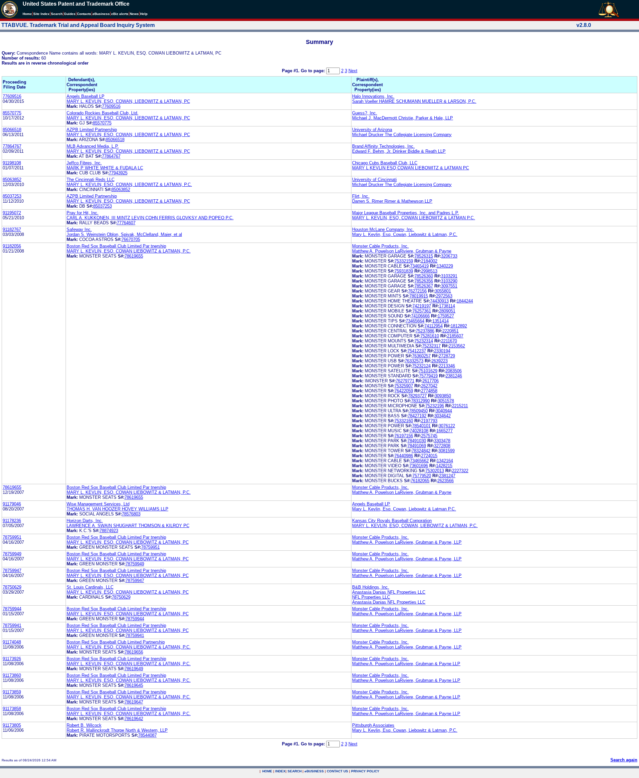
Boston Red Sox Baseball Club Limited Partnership (116, 642)
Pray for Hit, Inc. (83, 212)
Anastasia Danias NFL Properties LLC (388, 592)
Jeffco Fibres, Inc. (84, 162)
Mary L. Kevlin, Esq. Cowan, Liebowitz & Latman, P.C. (404, 234)
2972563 (444, 295)
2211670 (449, 340)
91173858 (12, 708)
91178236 (12, 520)
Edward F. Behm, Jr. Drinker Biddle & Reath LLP (399, 151)
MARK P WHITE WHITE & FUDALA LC (105, 167)
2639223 (439, 360)
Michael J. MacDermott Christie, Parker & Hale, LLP (402, 117)
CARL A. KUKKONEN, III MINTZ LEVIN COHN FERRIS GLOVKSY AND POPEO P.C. (150, 217)
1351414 (440, 320)
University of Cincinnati (374, 179)
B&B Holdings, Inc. (370, 587)
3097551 (449, 286)
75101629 (428, 370)
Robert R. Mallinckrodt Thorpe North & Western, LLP (117, 730)
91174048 (12, 642)
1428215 (444, 465)
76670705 (130, 239)
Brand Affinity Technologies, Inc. (383, 146)
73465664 (415, 320)
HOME (267, 771)
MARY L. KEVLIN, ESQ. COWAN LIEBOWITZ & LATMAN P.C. (413, 217)
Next (352, 70)
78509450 (418, 410)
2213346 (447, 365)
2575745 (429, 435)
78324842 (421, 450)
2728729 (447, 355)
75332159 (403, 261)
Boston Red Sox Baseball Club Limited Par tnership (116, 246)
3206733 (449, 256)
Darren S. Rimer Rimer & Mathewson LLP (392, 201)
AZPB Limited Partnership (92, 129)
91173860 (12, 675)
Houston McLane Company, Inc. (383, 229)
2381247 (447, 475)
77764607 (126, 222)
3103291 (449, 276)
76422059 (403, 390)
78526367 (423, 286)
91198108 (12, 162)
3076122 (447, 425)
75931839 (403, 271)
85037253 (12, 196)
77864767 (12, 146)
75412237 (416, 350)
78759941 (12, 625)
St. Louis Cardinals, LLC (90, 587)
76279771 (405, 380)
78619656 (133, 652)
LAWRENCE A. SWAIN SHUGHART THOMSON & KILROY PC (128, 525)
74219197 (421, 305)
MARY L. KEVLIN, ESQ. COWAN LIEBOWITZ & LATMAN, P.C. (129, 251)
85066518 (12, 129)
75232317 (431, 345)
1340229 (445, 266)
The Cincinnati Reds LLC (90, 179)
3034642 (442, 415)
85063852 (12, 179)
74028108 (419, 430)
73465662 (419, 460)
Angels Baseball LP (86, 96)
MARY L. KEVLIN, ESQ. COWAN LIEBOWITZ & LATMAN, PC (128, 542)
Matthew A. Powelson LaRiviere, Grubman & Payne (401, 251)
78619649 (133, 668)
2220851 (450, 330)
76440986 (403, 455)
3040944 (444, 410)
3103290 (449, 281)
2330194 (442, 350)
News (134, 14)
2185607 (455, 335)
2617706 (430, 380)
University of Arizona (372, 129)
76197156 (403, 435)
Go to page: (313, 70)
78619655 (133, 256)
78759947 (12, 570)
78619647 (133, 701)
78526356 (423, 281)
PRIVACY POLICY (365, 771)
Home (27, 14)
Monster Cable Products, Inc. (380, 246)
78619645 (133, 685)
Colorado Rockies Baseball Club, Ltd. (102, 112)
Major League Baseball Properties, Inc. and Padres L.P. (405, 212)
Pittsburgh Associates (373, 725)
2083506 (453, 370)
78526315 (423, 256)
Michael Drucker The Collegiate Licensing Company (402, 134)
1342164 (445, 460)
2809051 (447, 310)
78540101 (421, 425)
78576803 (131, 513)
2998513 (429, 271)
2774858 (429, 390)
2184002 (429, 261)
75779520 (421, 475)
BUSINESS (314, 771)
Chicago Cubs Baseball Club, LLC (384, 162)
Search (57, 14)
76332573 (414, 360)
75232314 (423, 340)
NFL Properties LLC (371, 597)
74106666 (420, 315)
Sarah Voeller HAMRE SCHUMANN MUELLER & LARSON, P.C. (414, 101)
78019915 (418, 295)
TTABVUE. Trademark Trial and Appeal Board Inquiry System (78, 25)
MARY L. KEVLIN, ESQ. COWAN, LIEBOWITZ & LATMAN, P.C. (129, 184)
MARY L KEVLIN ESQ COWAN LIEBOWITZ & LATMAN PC (410, 167)
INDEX (280, 771)
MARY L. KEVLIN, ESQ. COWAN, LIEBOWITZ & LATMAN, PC (128, 101)
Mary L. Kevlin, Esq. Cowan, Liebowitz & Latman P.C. (404, 508)
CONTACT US (337, 771)
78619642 (133, 718)
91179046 (12, 503)
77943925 (118, 172)
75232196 (434, 405)
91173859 (12, 691)
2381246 (454, 375)
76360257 (421, 355)
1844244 (465, 300)
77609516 (12, 96)
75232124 (421, 365)
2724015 (429, 455)
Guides (70, 14)
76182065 (420, 480)
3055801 (443, 291)
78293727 (417, 395)
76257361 (421, 310)
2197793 (429, 420)
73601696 (418, 465)
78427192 (417, 415)
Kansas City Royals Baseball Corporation (392, 520)
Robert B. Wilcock (84, 725)
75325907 (403, 385)
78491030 (416, 440)
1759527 (446, 315)
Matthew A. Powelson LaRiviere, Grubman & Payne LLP (406, 663)
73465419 (419, 266)
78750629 (12, 587)
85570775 (12, 112)
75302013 (434, 470)
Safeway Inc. (79, 229)
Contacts (84, 14)
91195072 (12, 212)
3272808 (442, 445)
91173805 (12, 725)
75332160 (403, 420)
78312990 (420, 400)
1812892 (459, 325)
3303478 (442, 440)
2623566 (445, 480)
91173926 (12, 658)
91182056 (12, 246)
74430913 (439, 300)
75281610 (429, 335)
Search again (623, 759)
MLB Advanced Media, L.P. (93, 146)
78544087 (147, 735)
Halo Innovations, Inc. (373, 96)
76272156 (417, 291)
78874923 (109, 530)
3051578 (446, 400)
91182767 (12, 229)
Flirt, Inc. (360, 196)
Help (143, 14)
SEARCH (295, 771)
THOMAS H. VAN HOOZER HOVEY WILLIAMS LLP (117, 508)
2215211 (460, 405)
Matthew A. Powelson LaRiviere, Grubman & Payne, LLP (407, 542)
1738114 (447, 305)
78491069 (416, 445)
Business (101, 14)
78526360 (423, 276)
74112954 (433, 325)
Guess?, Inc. (364, 112)
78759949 (12, 553)
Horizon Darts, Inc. (85, 520)
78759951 (12, 537)
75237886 (425, 330)
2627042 (429, 385)
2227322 (460, 470)
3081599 (446, 450)
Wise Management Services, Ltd (98, 503)
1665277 (444, 430)
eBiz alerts (119, 14)
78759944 (12, 608)
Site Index (41, 14)
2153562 (457, 345)
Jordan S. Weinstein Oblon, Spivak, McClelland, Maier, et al (124, 234)
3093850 (443, 395)
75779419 (428, 375)
